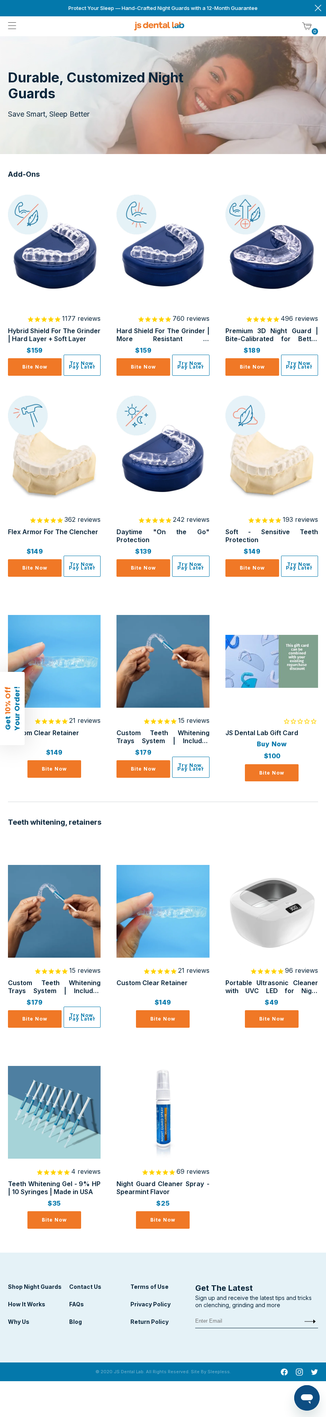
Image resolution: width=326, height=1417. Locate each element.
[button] (12, 708)
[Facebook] (284, 1373)
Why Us (18, 1321)
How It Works (26, 1304)
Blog (75, 1321)
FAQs (76, 1304)
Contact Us (85, 1286)
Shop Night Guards (35, 1286)
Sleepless (219, 1371)
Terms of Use (149, 1286)
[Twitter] (314, 1373)
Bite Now (34, 367)
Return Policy (149, 1321)
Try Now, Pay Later (82, 365)
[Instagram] (299, 1373)
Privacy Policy (150, 1304)
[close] (318, 8)
